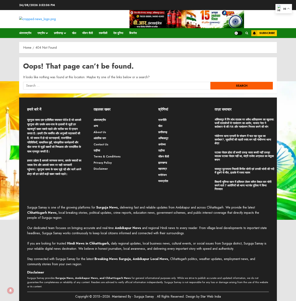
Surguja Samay (144, 296)
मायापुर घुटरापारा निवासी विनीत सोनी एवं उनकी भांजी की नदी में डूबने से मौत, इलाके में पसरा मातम (244, 171)
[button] (246, 33)
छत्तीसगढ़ (58, 33)
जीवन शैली (87, 33)
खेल (74, 33)
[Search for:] (116, 85)
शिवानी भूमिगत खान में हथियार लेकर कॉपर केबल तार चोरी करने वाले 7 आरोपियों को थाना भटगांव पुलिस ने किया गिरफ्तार (243, 185)
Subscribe (267, 33)
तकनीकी (103, 33)
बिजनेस (133, 33)
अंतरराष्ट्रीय (25, 33)
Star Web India (211, 296)
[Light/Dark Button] (238, 33)
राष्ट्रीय (41, 33)
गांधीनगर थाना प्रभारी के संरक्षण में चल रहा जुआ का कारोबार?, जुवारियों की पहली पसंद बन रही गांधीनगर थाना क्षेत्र (243, 139)
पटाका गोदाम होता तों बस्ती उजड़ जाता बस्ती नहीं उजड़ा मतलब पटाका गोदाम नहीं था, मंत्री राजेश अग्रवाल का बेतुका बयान (244, 156)
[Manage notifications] (10, 290)
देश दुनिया (118, 33)
